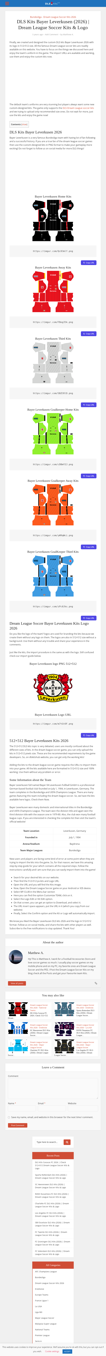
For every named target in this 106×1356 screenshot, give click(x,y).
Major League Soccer (37, 1046)
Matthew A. (68, 34)
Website (72, 1103)
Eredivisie (89, 1007)
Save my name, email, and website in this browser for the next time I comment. (52, 1117)
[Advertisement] (53, 82)
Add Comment (51, 34)
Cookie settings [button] (52, 1351)
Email (41, 1103)
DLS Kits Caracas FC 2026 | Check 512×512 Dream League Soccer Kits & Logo (52, 1165)
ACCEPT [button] (67, 1351)
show (24, 124)
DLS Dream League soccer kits (78, 108)
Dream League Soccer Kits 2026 (59, 17)
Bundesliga (36, 17)
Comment (13, 1076)
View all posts (17, 983)
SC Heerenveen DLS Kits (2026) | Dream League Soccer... (40, 1032)
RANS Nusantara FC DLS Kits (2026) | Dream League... (86, 1032)
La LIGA (89, 1027)
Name (12, 1103)
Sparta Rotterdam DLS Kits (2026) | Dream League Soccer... (85, 1013)
